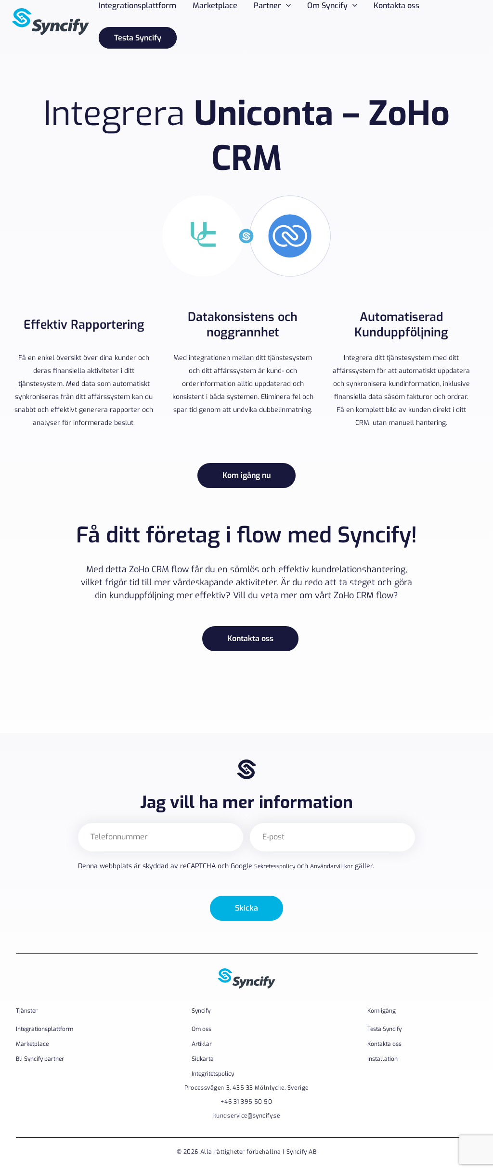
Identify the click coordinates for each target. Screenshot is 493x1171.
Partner (267, 5)
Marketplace (215, 5)
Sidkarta (203, 1059)
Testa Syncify (137, 38)
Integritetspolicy (213, 1074)
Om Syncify (327, 5)
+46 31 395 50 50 (246, 1102)
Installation (382, 1059)
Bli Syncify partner (40, 1059)
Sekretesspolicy (274, 866)
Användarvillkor (331, 866)
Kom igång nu (246, 475)
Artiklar (202, 1044)
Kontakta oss (396, 5)
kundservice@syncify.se (246, 1116)
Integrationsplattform (137, 5)
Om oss (201, 1029)
